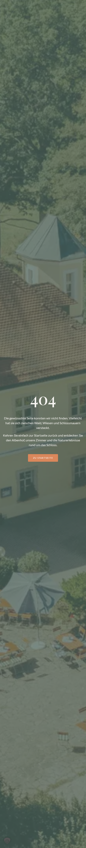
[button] (7, 841)
